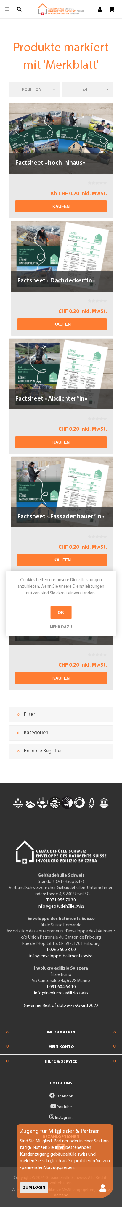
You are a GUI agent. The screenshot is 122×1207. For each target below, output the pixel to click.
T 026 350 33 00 (61, 950)
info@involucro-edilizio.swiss (61, 993)
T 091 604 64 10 (61, 987)
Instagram (63, 1117)
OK (61, 612)
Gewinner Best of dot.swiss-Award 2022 (61, 1006)
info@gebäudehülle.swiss (61, 906)
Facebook (64, 1096)
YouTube (64, 1107)
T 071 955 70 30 (61, 900)
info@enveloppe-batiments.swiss (61, 956)
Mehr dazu (61, 627)
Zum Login (34, 1187)
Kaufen (61, 206)
